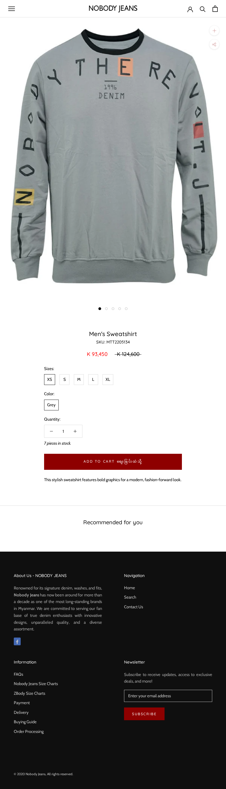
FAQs (18, 674)
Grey (51, 404)
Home (129, 587)
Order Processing (29, 731)
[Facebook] (17, 641)
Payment (22, 702)
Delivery (21, 712)
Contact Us (133, 606)
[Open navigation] (11, 8)
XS (49, 379)
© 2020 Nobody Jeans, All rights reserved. (43, 774)
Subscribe (144, 714)
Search (130, 597)
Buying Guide (25, 721)
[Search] (203, 9)
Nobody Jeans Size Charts (36, 683)
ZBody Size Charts (29, 693)
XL (108, 379)
